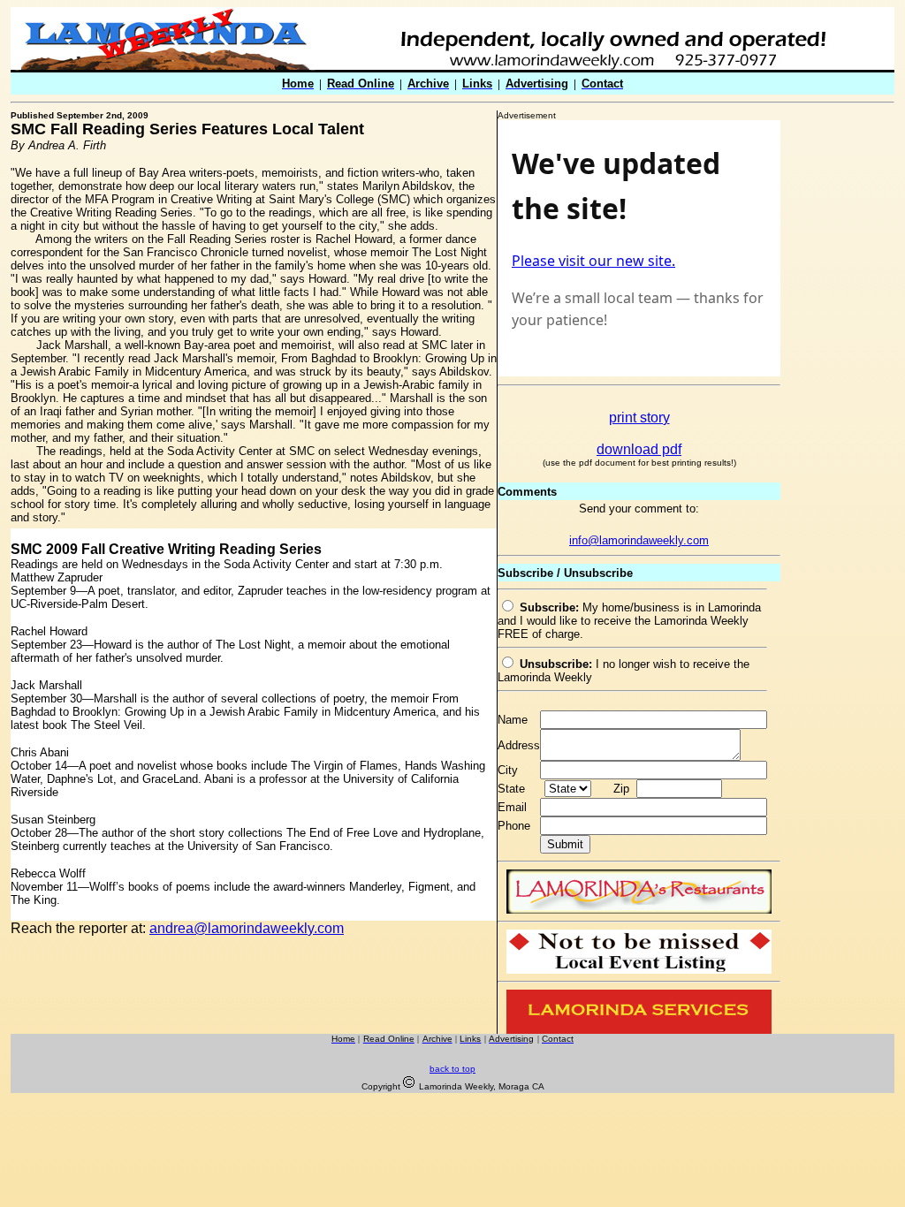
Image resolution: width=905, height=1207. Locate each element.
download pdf (639, 449)
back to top (452, 1069)
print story (639, 417)
